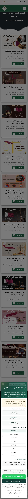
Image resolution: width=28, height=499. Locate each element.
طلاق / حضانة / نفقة (14, 434)
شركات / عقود (14, 444)
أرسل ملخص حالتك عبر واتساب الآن (14, 476)
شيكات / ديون (14, 437)
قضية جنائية (14, 441)
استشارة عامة (14, 430)
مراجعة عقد (14, 455)
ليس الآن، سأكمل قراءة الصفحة (14, 495)
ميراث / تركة (14, 452)
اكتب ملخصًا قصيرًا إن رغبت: (20, 459)
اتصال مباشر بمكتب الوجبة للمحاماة (14, 481)
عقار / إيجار (14, 448)
